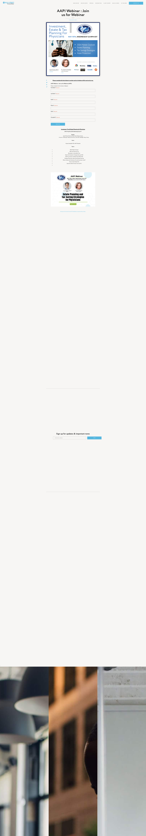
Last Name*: (55, 93)
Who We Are (76, 3)
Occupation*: (55, 117)
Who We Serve (84, 3)
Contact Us (136, 3)
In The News (124, 3)
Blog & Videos (115, 3)
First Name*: (55, 87)
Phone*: (54, 105)
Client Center (107, 3)
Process (91, 3)
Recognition (98, 3)
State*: (54, 111)
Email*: (54, 99)
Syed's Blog (68, 18)
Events (72, 18)
